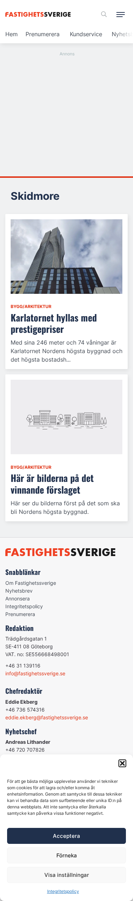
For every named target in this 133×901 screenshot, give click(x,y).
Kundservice (86, 34)
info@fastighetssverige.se (35, 673)
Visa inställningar (66, 875)
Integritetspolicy (63, 891)
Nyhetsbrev (19, 591)
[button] (122, 763)
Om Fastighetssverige (30, 583)
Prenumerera (43, 34)
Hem (11, 34)
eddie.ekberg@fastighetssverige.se (46, 717)
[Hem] (39, 14)
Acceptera (66, 836)
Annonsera (17, 598)
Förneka (66, 855)
